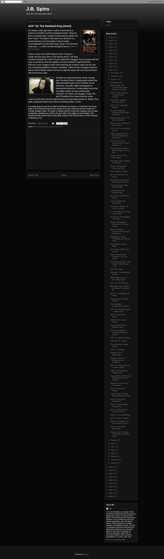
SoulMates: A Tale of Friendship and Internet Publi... (120, 239)
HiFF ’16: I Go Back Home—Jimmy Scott (120, 310)
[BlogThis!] (59, 123)
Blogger (86, 554)
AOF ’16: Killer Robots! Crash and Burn (119, 411)
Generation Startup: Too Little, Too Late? (119, 207)
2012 (111, 477)
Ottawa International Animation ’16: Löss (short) (118, 257)
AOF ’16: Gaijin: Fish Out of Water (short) (119, 366)
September (115, 83)
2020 (111, 57)
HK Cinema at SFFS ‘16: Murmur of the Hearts (119, 181)
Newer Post (33, 175)
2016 (111, 70)
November (115, 76)
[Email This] (57, 123)
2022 (111, 50)
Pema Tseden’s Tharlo (119, 171)
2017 (111, 67)
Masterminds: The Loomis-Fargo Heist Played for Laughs (118, 87)
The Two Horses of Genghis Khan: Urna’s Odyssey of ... (119, 143)
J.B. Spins (37, 8)
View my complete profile (115, 539)
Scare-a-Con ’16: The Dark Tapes (118, 157)
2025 (111, 41)
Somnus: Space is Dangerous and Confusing (117, 360)
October (114, 79)
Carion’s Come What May (120, 415)
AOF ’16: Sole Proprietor (119, 418)
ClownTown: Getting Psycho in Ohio (118, 101)
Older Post (94, 175)
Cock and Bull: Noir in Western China (118, 326)
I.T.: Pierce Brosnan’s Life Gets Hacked (120, 213)
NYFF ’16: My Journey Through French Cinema (119, 95)
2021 (111, 54)
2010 (111, 483)
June (113, 447)
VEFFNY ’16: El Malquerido (116, 354)
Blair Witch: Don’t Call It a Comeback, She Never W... (120, 288)
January (114, 463)
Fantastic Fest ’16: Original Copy (117, 192)
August (114, 440)
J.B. (110, 509)
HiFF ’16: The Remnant (119, 283)
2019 (111, 60)
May (113, 450)
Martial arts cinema (47, 127)
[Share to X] (62, 123)
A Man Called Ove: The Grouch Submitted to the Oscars (119, 136)
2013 (111, 474)
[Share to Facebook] (64, 123)
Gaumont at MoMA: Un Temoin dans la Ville (119, 422)
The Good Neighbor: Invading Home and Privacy (118, 332)
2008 (111, 490)
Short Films (59, 127)
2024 (111, 44)
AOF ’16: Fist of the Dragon (117, 389)
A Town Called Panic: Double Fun (118, 202)
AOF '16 (36, 127)
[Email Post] (53, 123)
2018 (111, 63)
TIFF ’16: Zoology (117, 350)
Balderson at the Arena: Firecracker (119, 384)
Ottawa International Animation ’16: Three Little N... (119, 224)
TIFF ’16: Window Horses (120, 338)
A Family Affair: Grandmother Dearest (119, 305)
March (113, 456)
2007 (111, 493)
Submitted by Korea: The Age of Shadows (119, 119)
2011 (111, 480)
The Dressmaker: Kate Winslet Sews (119, 186)
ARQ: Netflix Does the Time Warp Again (118, 279)
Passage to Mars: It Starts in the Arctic (120, 162)
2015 (111, 467)
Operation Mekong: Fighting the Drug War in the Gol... (119, 113)
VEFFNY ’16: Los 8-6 (118, 341)
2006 (111, 496)
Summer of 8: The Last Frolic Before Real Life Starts (119, 434)
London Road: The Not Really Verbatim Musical (120, 395)
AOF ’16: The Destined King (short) (119, 405)
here (38, 47)
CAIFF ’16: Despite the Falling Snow (119, 372)
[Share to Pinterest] (66, 123)
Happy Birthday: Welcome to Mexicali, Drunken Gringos (120, 378)
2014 (111, 470)
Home (64, 175)
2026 (111, 37)
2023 (111, 47)
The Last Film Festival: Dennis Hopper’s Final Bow (119, 150)
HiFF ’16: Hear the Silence (117, 316)
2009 (111, 487)
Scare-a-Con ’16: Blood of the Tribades (120, 124)
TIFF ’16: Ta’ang (116, 269)
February (114, 460)
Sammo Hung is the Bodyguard (117, 400)
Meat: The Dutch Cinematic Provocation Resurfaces (119, 231)
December (115, 73)
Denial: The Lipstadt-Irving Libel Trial (118, 167)
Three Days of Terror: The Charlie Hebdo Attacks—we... (120, 264)
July (112, 443)
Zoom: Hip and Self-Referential (118, 428)
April (113, 453)
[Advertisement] (63, 151)
